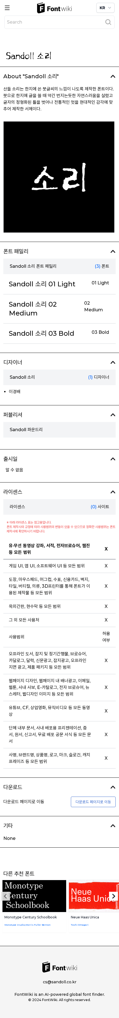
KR (102, 7)
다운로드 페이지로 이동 (93, 801)
